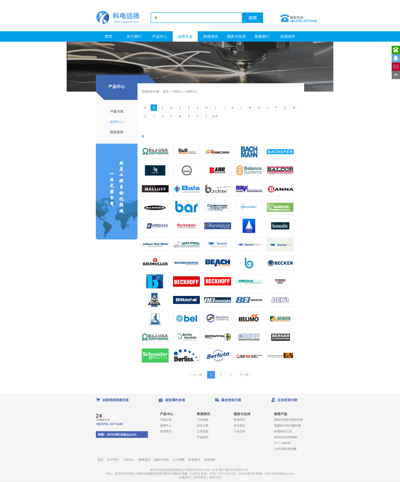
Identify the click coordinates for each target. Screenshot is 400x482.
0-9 (215, 116)
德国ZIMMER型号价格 (288, 419)
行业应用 (239, 431)
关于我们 (133, 36)
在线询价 (287, 36)
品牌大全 (185, 36)
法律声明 (184, 477)
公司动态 (203, 431)
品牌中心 (116, 121)
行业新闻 (203, 419)
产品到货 (203, 437)
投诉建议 (239, 425)
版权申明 (200, 477)
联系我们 (262, 36)
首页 (108, 36)
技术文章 (203, 425)
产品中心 (159, 36)
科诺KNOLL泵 (283, 431)
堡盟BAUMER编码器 (287, 425)
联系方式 (215, 477)
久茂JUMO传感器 (285, 448)
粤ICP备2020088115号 (234, 469)
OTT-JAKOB (282, 443)
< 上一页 (196, 374)
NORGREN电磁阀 (285, 437)
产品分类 (116, 111)
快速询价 (239, 419)
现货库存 (116, 132)
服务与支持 (236, 36)
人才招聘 (178, 459)
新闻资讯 (210, 36)
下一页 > (245, 374)
